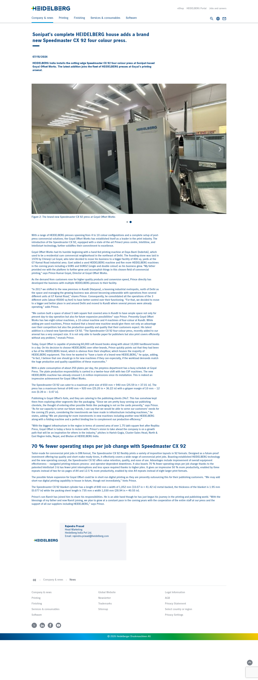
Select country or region (178, 609)
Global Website (107, 592)
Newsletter (104, 598)
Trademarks (105, 603)
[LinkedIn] (42, 625)
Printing (63, 18)
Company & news (42, 18)
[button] (38, 149)
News (73, 579)
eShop (180, 8)
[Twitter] (34, 625)
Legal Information (175, 592)
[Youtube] (58, 625)
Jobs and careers (217, 8)
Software (131, 18)
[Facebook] (50, 625)
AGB (167, 598)
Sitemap (103, 609)
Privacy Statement (175, 603)
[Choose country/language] (218, 19)
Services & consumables (105, 18)
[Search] (212, 19)
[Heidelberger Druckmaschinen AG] (50, 8)
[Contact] (224, 19)
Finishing (79, 18)
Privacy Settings (174, 615)
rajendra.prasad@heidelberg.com (90, 536)
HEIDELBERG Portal (196, 8)
